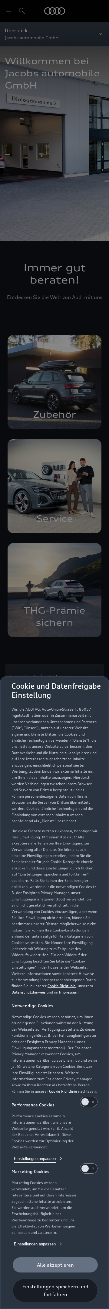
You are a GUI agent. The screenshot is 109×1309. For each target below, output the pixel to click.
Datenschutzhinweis (29, 992)
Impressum (68, 992)
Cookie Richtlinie (62, 985)
